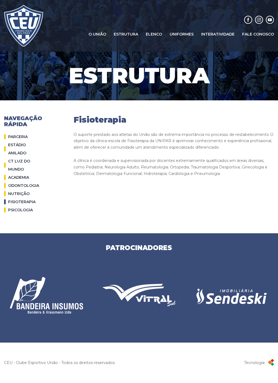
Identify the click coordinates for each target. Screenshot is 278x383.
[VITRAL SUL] (139, 295)
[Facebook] (248, 20)
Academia (18, 177)
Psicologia (20, 210)
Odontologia (23, 185)
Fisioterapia (22, 201)
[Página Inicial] (23, 26)
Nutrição (19, 193)
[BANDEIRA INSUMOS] (46, 295)
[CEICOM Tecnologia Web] (269, 363)
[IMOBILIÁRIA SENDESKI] (231, 295)
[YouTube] (270, 20)
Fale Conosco (258, 34)
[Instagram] (259, 20)
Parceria (18, 136)
